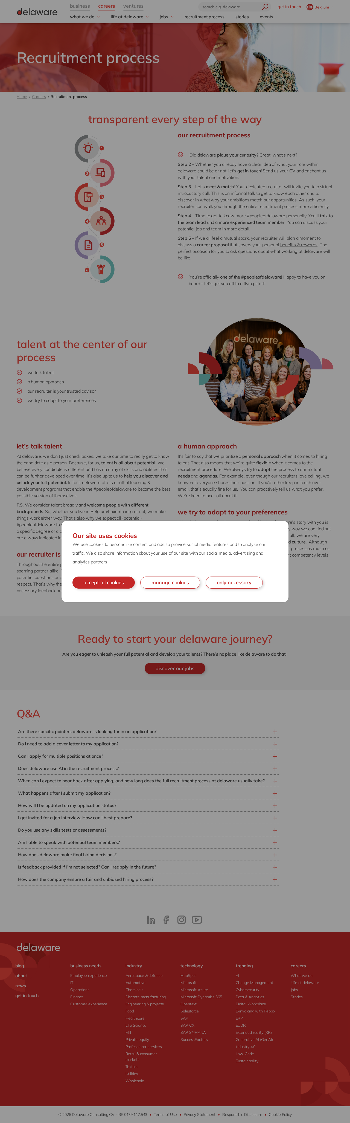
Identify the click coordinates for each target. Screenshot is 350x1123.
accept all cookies (103, 582)
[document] (175, 561)
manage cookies (170, 582)
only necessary (234, 582)
